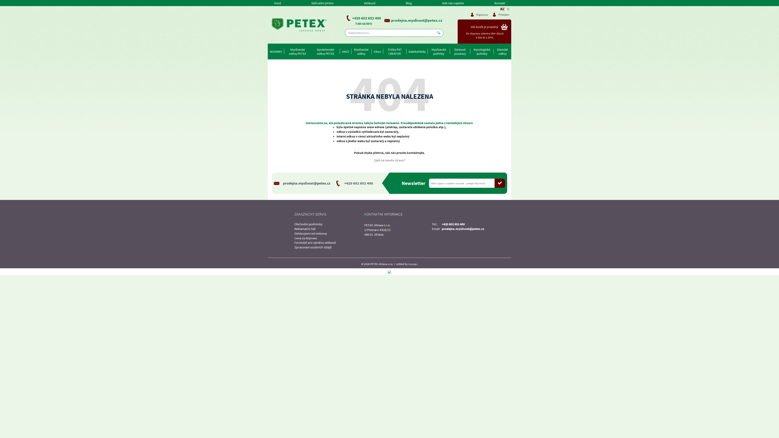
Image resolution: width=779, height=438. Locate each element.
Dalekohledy (417, 51)
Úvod (277, 3)
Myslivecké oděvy (361, 51)
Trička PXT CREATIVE (395, 51)
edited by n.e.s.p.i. (407, 264)
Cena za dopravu (305, 238)
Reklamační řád (304, 229)
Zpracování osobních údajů (313, 247)
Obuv (377, 51)
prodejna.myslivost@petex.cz (416, 20)
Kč (502, 8)
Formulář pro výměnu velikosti (315, 242)
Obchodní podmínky (308, 224)
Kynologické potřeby (482, 51)
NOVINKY (276, 51)
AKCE (345, 51)
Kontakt (499, 3)
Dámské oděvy (502, 51)
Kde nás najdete (453, 3)
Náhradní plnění (322, 3)
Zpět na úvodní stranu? (389, 160)
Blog (409, 3)
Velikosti (370, 3)
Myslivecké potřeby (438, 51)
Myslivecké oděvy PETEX (297, 51)
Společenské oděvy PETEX (325, 51)
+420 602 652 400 (366, 18)
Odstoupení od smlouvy (310, 233)
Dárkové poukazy (460, 51)
